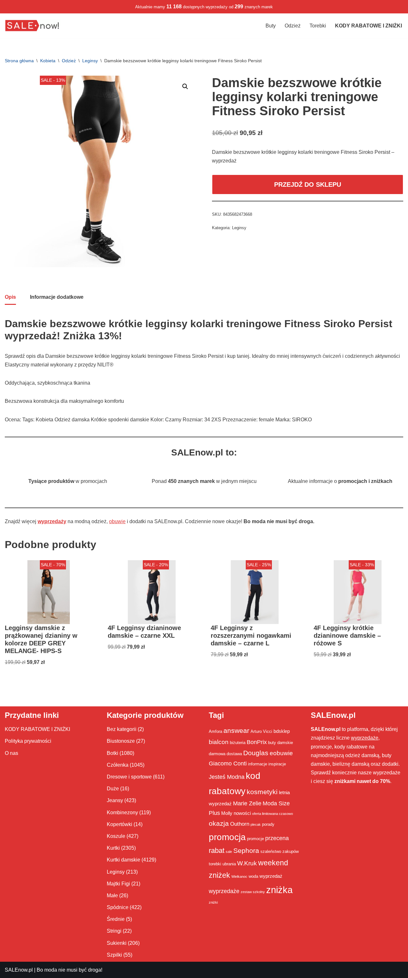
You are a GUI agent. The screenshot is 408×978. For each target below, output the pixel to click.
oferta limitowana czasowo (272, 814)
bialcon (219, 741)
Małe (112, 895)
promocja (227, 837)
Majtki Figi (118, 883)
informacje (257, 764)
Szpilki (114, 955)
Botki (112, 753)
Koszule (116, 836)
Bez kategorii (121, 729)
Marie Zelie (247, 803)
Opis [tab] (10, 297)
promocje (255, 838)
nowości (242, 813)
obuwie (117, 521)
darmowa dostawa (225, 753)
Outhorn (239, 824)
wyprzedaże (224, 891)
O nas (11, 753)
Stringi (114, 931)
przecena (277, 838)
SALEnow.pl (19, 970)
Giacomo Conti (228, 763)
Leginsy (90, 60)
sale (229, 852)
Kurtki (113, 848)
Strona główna (19, 60)
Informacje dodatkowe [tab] (57, 297)
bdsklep (281, 731)
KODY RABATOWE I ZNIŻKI (37, 729)
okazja (219, 823)
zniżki (213, 902)
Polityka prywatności (28, 741)
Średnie (116, 919)
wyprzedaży (52, 521)
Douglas (255, 753)
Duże (113, 788)
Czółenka (117, 765)
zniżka (279, 889)
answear (236, 730)
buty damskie (280, 742)
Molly (226, 813)
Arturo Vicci (261, 731)
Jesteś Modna (226, 777)
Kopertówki (119, 824)
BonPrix (257, 742)
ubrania (229, 863)
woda (253, 876)
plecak (256, 824)
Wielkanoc (239, 876)
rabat (216, 850)
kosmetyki (262, 792)
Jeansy (115, 800)
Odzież (293, 25)
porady (268, 824)
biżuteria (237, 742)
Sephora (246, 850)
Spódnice (117, 907)
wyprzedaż (270, 876)
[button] (185, 86)
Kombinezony (122, 812)
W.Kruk (247, 863)
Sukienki (117, 943)
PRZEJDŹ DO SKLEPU (307, 184)
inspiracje (277, 764)
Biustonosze (121, 741)
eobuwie (281, 752)
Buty (271, 25)
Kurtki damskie (123, 859)
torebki (215, 863)
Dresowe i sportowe (129, 776)
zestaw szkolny (253, 892)
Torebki (318, 25)
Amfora (215, 731)
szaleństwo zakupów (279, 851)
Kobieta (47, 60)
